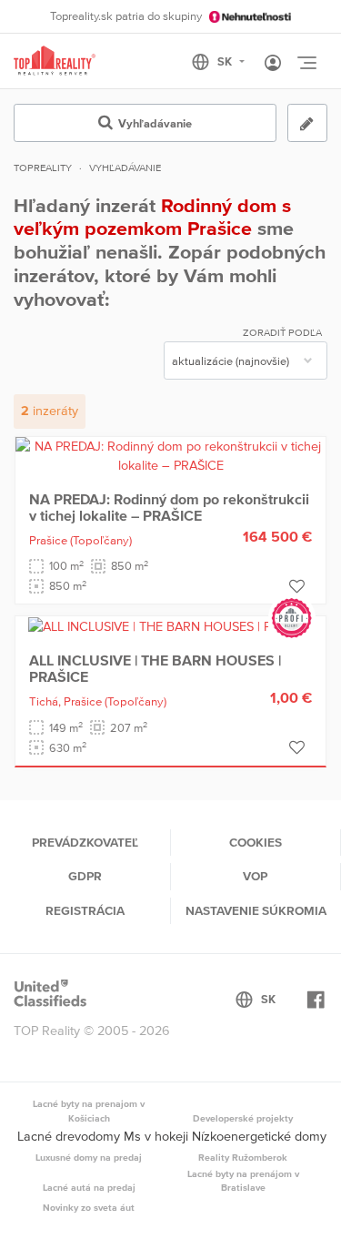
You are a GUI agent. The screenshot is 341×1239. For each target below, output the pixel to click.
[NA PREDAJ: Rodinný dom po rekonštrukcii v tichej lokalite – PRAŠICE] (170, 455)
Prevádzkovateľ (85, 842)
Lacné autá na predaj (89, 1187)
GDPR (85, 875)
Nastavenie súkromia (256, 910)
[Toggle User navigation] (273, 63)
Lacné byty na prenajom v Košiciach (89, 1110)
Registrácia (85, 910)
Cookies (255, 842)
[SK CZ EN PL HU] (226, 62)
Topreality (43, 167)
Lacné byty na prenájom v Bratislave (243, 1180)
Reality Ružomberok (242, 1157)
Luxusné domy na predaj (88, 1157)
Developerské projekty (243, 1117)
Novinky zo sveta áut (89, 1207)
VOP (255, 875)
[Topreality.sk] (54, 61)
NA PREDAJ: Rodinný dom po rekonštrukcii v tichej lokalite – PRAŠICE (169, 507)
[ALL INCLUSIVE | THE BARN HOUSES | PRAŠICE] (171, 625)
